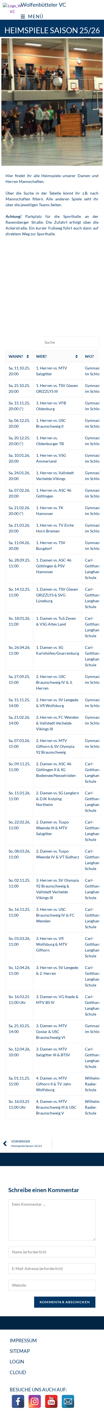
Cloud (18, 1372)
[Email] (68, 1401)
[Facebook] (18, 1401)
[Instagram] (34, 1401)
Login (17, 1362)
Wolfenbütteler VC (43, 4)
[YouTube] (51, 1401)
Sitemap (20, 1351)
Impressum (23, 1340)
